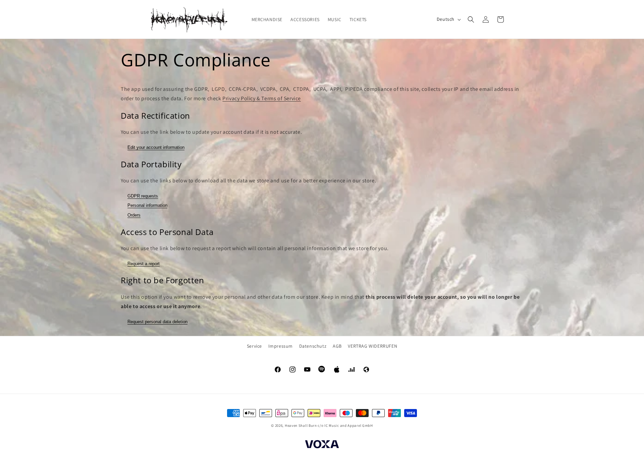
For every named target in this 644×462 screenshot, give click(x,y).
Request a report (143, 263)
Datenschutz (313, 346)
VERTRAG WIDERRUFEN (372, 346)
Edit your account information (155, 147)
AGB (337, 346)
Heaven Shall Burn (301, 425)
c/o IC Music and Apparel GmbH (345, 425)
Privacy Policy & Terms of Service (261, 98)
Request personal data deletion (157, 321)
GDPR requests (142, 195)
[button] (471, 19)
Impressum (280, 346)
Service (254, 346)
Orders (134, 215)
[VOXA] (322, 445)
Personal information (147, 205)
